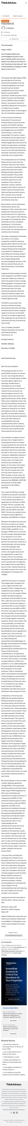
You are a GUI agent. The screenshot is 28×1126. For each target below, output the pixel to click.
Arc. (13, 1120)
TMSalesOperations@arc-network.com (11, 951)
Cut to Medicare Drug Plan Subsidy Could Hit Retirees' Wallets (13, 1074)
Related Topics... (13, 932)
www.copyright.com (19, 947)
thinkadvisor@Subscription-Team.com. (14, 1109)
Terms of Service (10, 1122)
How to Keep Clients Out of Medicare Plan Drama (11, 1053)
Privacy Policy (18, 1122)
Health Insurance (18, 16)
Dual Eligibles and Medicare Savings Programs (12, 1068)
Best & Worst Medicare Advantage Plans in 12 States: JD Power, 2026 (12, 1047)
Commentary (5, 21)
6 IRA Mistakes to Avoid (11, 1057)
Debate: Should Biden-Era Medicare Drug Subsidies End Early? (11, 1062)
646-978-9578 (9, 1103)
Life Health (6, 16)
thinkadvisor (11, 28)
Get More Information (14, 999)
